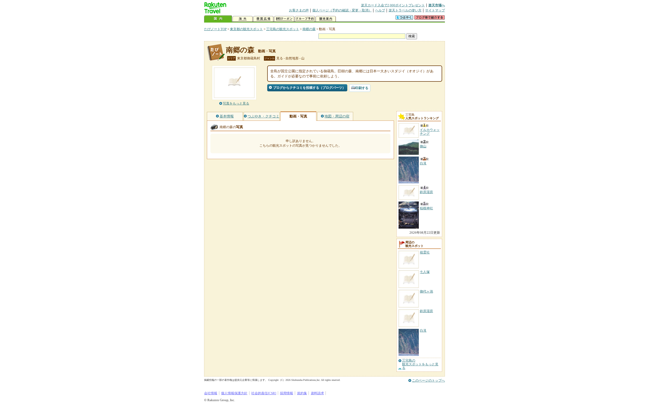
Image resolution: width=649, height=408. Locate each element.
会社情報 (210, 393)
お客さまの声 (299, 10)
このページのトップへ (428, 380)
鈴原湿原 (426, 311)
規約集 (302, 393)
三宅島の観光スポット (282, 29)
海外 (242, 19)
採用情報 (286, 393)
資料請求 (317, 393)
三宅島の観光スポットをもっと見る (420, 364)
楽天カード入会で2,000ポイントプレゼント (393, 5)
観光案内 (326, 19)
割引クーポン (284, 19)
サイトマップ (435, 10)
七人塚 (425, 272)
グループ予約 (305, 19)
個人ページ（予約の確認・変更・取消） (342, 10)
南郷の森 (309, 29)
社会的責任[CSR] (263, 393)
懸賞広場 (263, 19)
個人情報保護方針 (234, 393)
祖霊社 (425, 252)
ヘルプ (380, 10)
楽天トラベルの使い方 (405, 10)
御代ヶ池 (426, 291)
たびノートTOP (215, 29)
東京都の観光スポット (246, 29)
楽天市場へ (436, 5)
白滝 (423, 330)
